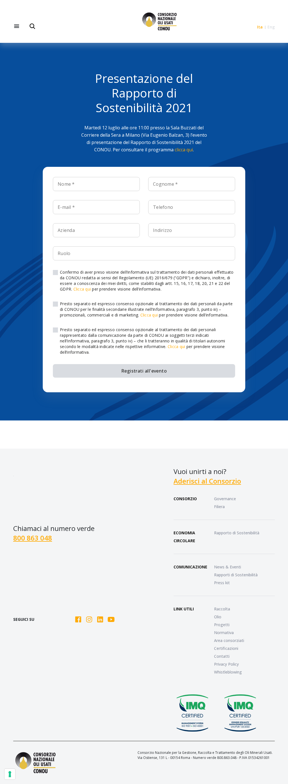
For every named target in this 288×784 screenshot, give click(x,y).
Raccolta (222, 609)
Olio (217, 616)
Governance (225, 498)
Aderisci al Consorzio (207, 481)
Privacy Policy (226, 664)
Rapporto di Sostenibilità (236, 532)
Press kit (222, 582)
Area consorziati (229, 640)
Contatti (222, 656)
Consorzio (185, 498)
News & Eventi (227, 567)
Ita (260, 27)
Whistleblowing (228, 672)
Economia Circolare (184, 536)
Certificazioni (226, 648)
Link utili (184, 609)
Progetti (222, 624)
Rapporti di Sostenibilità (236, 574)
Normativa (224, 632)
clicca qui (184, 150)
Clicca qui (82, 289)
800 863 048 (32, 537)
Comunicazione (190, 567)
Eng (271, 27)
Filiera (219, 506)
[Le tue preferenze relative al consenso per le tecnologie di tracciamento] (9, 774)
